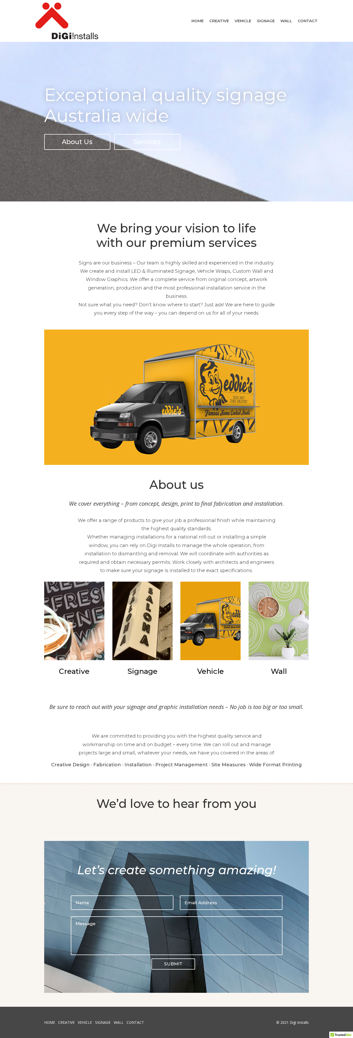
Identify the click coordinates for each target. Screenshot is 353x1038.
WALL (286, 20)
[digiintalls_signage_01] (176, 463)
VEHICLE (243, 20)
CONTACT (308, 20)
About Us (77, 142)
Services (147, 142)
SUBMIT (173, 963)
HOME (197, 20)
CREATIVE (219, 20)
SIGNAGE (266, 20)
